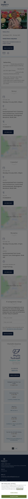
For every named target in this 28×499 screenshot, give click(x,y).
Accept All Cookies (14, 496)
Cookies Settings (14, 492)
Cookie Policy (20, 489)
